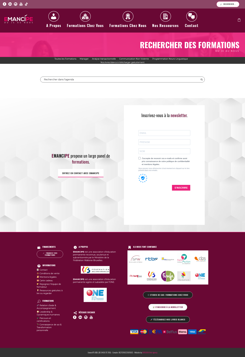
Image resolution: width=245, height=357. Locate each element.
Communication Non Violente (134, 59)
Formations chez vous (85, 25)
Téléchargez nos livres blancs (169, 319)
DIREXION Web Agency (149, 352)
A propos (53, 25)
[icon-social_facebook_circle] (4, 4)
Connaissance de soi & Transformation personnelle (49, 327)
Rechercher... (229, 4)
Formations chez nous (128, 25)
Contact (191, 25)
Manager (84, 59)
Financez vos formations (51, 254)
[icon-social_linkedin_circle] (10, 4)
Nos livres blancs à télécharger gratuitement (122, 62)
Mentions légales (47, 277)
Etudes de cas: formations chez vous (169, 294)
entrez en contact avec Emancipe (80, 173)
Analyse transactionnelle (104, 59)
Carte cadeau (46, 280)
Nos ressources (165, 25)
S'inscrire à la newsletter (169, 307)
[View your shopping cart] (239, 20)
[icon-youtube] (21, 4)
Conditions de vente (49, 273)
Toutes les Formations (65, 59)
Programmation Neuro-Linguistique (170, 59)
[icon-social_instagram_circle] (15, 4)
